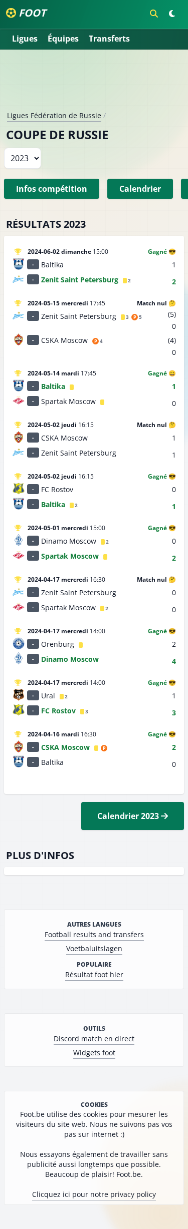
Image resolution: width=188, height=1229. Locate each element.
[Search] (154, 13)
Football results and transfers (94, 934)
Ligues (25, 38)
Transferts (109, 38)
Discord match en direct (94, 1038)
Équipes (63, 38)
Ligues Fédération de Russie (54, 115)
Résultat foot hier (94, 974)
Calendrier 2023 (129, 816)
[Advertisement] (94, 84)
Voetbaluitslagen (94, 948)
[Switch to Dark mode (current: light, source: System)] (172, 14)
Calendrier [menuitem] (140, 188)
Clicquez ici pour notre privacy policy (94, 1194)
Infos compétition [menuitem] (51, 188)
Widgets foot (94, 1052)
